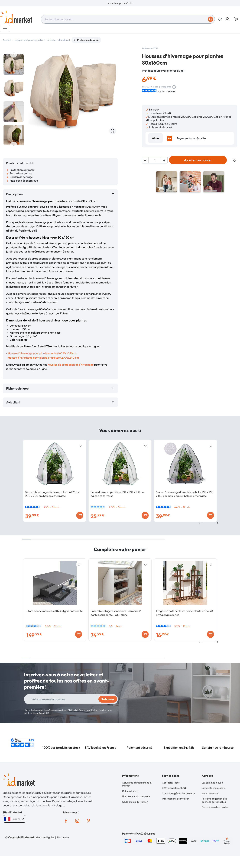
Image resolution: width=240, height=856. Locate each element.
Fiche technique (17, 388)
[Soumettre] (210, 19)
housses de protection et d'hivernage (71, 364)
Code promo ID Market (135, 801)
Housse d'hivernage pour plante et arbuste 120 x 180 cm (42, 353)
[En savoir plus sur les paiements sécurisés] (127, 840)
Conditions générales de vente (179, 793)
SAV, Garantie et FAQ (174, 787)
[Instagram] (77, 820)
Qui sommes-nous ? (212, 782)
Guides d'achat (130, 791)
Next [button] (13, 145)
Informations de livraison (175, 798)
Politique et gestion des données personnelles (214, 800)
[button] (227, 19)
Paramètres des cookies (215, 807)
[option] (120, 3)
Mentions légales (45, 837)
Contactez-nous (171, 782)
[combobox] (128, 19)
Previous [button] (13, 54)
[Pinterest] (88, 820)
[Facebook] (65, 820)
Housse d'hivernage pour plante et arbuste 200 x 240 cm (43, 357)
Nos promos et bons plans (136, 796)
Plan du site (63, 837)
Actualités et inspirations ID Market (137, 784)
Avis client (14, 402)
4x (169, 138)
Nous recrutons (210, 793)
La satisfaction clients (213, 787)
